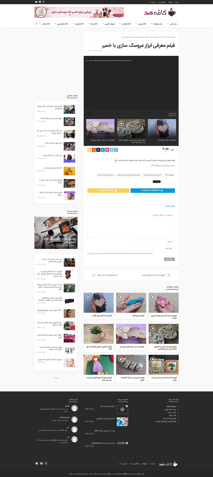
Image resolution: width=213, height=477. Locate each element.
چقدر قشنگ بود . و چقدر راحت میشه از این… (52, 430)
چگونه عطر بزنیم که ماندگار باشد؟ (51, 118)
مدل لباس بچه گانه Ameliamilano (103, 443)
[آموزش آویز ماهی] (131, 303)
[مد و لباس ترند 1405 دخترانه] (69, 158)
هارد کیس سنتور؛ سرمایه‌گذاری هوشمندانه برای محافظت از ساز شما (50, 299)
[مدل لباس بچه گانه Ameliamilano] (122, 443)
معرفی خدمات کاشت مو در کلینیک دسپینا (50, 193)
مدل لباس (173, 24)
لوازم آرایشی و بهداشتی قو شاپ (165, 421)
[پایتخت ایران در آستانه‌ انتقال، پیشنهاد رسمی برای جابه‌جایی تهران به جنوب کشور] (69, 288)
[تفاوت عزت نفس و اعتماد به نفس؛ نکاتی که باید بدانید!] (69, 350)
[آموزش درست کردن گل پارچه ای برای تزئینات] (164, 303)
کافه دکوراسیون (62, 24)
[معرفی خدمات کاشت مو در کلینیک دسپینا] (69, 195)
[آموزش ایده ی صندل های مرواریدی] (100, 128)
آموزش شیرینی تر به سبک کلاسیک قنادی (132, 379)
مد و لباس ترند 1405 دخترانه (52, 155)
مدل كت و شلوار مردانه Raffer (104, 431)
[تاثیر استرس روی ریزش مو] (69, 171)
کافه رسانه (94, 24)
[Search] (36, 23)
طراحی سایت (171, 412)
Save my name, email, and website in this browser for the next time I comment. (121, 253)
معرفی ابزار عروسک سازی (105, 175)
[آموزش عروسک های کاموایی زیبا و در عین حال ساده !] (99, 365)
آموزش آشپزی (110, 24)
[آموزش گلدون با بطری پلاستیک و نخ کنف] (99, 334)
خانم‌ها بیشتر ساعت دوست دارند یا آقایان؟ (50, 181)
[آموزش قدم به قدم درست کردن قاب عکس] (164, 365)
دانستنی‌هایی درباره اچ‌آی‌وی (106, 418)
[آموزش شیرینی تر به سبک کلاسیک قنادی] (131, 365)
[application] (131, 82)
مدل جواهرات (157, 24)
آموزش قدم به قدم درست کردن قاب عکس (164, 379)
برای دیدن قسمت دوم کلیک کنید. (162, 165)
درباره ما (176, 2)
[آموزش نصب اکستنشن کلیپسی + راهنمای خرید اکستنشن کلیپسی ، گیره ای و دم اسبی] (69, 274)
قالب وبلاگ (172, 415)
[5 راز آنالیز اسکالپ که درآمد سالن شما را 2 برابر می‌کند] (69, 134)
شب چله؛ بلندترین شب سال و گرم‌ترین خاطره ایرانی (52, 260)
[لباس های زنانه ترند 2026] (69, 146)
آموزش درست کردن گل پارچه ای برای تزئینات (164, 317)
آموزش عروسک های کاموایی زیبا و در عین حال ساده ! (99, 379)
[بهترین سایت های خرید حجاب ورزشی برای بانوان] (69, 109)
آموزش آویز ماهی (138, 316)
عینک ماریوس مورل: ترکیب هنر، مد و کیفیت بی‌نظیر (49, 323)
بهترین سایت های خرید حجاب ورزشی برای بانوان (49, 107)
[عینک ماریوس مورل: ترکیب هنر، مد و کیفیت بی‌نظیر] (69, 325)
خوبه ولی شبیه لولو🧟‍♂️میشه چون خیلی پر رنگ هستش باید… (52, 441)
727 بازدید (61, 246)
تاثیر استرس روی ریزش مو (53, 168)
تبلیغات (170, 2)
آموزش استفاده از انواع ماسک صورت (50, 359)
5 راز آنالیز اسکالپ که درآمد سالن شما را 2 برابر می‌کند (49, 132)
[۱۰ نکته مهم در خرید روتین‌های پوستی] (69, 313)
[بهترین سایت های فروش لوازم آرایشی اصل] (56, 233)
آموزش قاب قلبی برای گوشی (167, 140)
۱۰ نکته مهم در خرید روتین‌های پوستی (49, 310)
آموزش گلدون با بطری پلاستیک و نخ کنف (99, 348)
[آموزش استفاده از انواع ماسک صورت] (69, 362)
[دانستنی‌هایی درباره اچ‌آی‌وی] (122, 421)
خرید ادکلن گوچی (170, 409)
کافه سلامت (46, 24)
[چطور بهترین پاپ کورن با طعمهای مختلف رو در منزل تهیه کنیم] (131, 128)
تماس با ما (152, 2)
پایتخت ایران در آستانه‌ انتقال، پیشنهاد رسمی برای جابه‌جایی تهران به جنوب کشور (49, 287)
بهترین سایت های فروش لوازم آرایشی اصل (60, 240)
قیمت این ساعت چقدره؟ (59, 420)
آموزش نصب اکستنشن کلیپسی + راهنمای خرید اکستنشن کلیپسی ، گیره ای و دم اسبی (49, 273)
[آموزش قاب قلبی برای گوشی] (162, 128)
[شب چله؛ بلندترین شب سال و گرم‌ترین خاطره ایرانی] (69, 262)
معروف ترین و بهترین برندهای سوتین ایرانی (49, 336)
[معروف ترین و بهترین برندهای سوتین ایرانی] (69, 338)
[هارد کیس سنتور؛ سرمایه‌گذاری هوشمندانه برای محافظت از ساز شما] (69, 301)
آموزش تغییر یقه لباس (107, 406)
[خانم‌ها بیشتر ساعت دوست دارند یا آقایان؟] (69, 183)
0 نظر (88, 51)
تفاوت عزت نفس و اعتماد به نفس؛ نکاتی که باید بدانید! (51, 348)
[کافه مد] (160, 12)
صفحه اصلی (171, 37)
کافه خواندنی (126, 24)
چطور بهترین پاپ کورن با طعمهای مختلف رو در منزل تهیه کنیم (131, 141)
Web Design (171, 406)
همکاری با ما (161, 2)
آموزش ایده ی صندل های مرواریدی (103, 140)
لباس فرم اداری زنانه (169, 418)
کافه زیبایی (142, 24)
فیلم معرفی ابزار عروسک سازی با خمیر (128, 175)
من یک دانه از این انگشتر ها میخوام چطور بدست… (54, 410)
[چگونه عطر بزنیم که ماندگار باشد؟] (69, 121)
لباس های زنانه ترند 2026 (53, 143)
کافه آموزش (79, 24)
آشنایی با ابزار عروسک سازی (152, 175)
